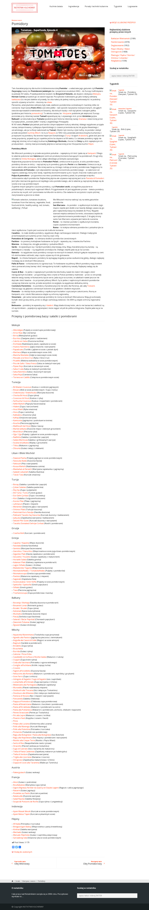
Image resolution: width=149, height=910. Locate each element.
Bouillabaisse (19, 785)
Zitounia (16, 448)
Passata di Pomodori (95, 178)
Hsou (15, 412)
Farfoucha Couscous (22, 401)
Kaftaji (16, 417)
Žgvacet (16, 625)
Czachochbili (18, 533)
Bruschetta (18, 648)
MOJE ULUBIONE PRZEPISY (124, 22)
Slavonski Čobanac (21, 622)
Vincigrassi (18, 760)
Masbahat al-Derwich (22, 469)
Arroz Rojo (17, 333)
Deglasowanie (117, 45)
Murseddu (17, 687)
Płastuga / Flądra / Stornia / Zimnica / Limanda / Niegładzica (123, 58)
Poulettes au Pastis (21, 793)
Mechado (17, 832)
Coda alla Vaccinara (21, 662)
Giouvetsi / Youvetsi (21, 557)
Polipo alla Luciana (21, 723)
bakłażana (16, 99)
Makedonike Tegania (22, 568)
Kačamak (17, 611)
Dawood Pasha (19, 458)
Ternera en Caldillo (21, 377)
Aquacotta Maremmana (23, 634)
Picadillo (16, 360)
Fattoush (17, 463)
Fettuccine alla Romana (23, 673)
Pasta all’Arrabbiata (21, 707)
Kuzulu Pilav (18, 501)
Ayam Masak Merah (21, 811)
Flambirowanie (117, 42)
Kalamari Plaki (19, 562)
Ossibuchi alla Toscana (23, 690)
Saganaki (17, 579)
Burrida (16, 651)
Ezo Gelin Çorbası (20, 495)
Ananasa (82, 119)
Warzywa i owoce (17, 20)
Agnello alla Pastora (22, 637)
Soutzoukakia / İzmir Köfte (24, 582)
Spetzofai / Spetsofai (22, 584)
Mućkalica (17, 614)
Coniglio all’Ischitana (22, 665)
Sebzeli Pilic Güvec (21, 520)
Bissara (16, 390)
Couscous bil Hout (21, 398)
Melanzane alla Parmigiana (25, 684)
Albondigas (18, 330)
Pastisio (16, 576)
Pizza (15, 721)
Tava (15, 590)
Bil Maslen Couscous (22, 387)
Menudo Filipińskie (21, 835)
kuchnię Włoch (34, 133)
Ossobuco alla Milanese (23, 693)
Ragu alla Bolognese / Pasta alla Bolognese (32, 735)
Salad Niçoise (19, 799)
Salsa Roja (17, 374)
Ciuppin (16, 659)
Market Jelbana (20, 429)
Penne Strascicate (21, 712)
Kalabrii (50, 305)
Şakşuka (16, 518)
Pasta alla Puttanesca (22, 710)
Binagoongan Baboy (22, 826)
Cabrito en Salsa (20, 341)
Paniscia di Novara (21, 696)
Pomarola (17, 732)
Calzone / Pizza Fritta (22, 654)
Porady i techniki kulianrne (96, 6)
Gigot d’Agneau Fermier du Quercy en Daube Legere (36, 787)
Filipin (90, 144)
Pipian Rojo (18, 366)
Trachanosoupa (20, 593)
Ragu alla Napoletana (22, 737)
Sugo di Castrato (20, 748)
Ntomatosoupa (20, 573)
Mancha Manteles (21, 355)
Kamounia (17, 420)
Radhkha (17, 437)
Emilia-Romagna (29, 159)
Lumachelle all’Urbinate (23, 682)
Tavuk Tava (18, 474)
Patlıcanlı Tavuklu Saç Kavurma (26, 515)
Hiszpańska (121, 109)
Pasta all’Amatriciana (22, 704)
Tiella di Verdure (20, 754)
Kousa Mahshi (19, 466)
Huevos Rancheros (21, 346)
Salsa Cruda (18, 369)
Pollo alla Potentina (21, 729)
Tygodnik (118, 6)
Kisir (15, 498)
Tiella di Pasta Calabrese (23, 751)
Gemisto (16, 548)
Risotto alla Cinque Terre (24, 740)
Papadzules (18, 349)
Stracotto (17, 746)
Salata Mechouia (20, 440)
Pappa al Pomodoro (21, 701)
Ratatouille (18, 796)
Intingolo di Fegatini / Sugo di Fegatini (29, 679)
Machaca (17, 352)
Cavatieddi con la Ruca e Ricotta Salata (29, 657)
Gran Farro (18, 676)
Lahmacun (17, 504)
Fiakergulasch (19, 772)
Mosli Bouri (18, 431)
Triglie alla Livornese (22, 757)
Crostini (16, 668)
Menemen (17, 506)
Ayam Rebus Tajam (21, 814)
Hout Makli (18, 409)
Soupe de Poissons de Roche (25, 801)
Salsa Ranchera (19, 371)
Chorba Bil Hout (20, 395)
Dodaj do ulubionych (23, 852)
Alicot (15, 782)
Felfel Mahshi (19, 403)
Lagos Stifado (19, 565)
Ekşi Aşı (16, 490)
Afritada (16, 824)
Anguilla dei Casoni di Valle (24, 640)
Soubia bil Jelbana (21, 442)
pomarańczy (36, 113)
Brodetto (17, 646)
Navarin (16, 790)
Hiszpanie (67, 113)
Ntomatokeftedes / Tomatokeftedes (29, 570)
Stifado (16, 587)
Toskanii (91, 286)
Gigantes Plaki (19, 554)
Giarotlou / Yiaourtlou (22, 551)
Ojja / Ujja (17, 434)
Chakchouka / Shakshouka (24, 392)
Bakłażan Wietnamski (120, 38)
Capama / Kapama (21, 543)
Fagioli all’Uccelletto (21, 671)
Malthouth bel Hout (21, 426)
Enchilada (17, 344)
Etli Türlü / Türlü (20, 493)
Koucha (16, 423)
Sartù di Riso (18, 743)
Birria (15, 335)
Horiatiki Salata (20, 559)
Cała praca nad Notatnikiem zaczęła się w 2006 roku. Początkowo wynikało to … (40, 895)
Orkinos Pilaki (19, 509)
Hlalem (16, 406)
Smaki (17, 881)
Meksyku (97, 94)
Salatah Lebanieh (20, 472)
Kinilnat (16, 829)
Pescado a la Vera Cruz (23, 358)
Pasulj (15, 616)
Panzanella (18, 698)
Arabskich (83, 135)
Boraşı (16, 484)
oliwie (49, 102)
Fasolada (17, 545)
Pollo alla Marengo (21, 726)
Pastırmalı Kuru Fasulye (23, 512)
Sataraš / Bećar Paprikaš (24, 619)
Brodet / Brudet (20, 608)
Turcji (67, 135)
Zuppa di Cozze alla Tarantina (26, 762)
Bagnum (17, 643)
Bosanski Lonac (20, 605)
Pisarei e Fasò (19, 718)
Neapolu (52, 133)
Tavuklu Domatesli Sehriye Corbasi (28, 523)
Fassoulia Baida (20, 461)
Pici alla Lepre (19, 715)
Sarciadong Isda (20, 838)
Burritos (16, 338)
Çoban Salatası (19, 487)
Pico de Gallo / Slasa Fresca (24, 363)
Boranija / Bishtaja (21, 602)
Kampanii (92, 153)
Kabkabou (17, 415)
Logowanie (132, 6)
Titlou (15, 445)
